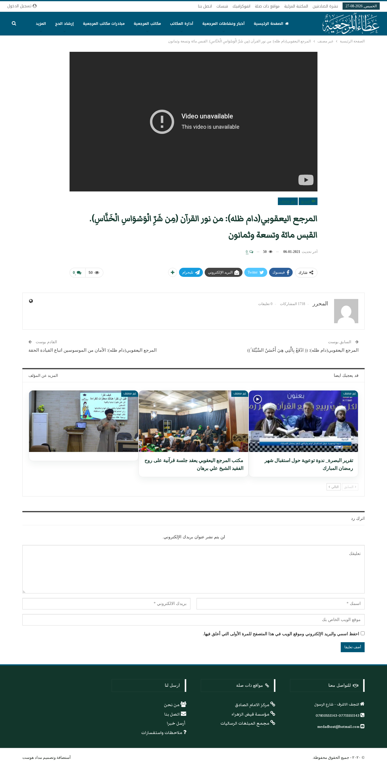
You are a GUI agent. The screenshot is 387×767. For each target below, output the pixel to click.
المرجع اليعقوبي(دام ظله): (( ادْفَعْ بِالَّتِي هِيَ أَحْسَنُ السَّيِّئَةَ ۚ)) (303, 350)
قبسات (222, 6)
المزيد (41, 23)
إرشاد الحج (64, 23)
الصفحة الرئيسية (268, 23)
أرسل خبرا (176, 723)
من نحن (172, 705)
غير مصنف (288, 201)
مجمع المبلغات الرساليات (245, 723)
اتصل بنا (205, 6)
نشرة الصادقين (325, 6)
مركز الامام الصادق (252, 705)
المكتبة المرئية (296, 6)
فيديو (306, 201)
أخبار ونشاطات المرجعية (223, 23)
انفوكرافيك (241, 6)
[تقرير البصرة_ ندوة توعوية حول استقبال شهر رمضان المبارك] (303, 421)
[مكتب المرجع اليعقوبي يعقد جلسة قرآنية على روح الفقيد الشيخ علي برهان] (193, 421)
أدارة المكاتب (181, 23)
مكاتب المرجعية (147, 23)
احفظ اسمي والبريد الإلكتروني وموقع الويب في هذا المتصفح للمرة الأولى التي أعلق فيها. (281, 634)
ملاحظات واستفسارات (162, 732)
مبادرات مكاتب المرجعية (104, 23)
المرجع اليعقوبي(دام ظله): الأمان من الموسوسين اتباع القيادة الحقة (92, 350)
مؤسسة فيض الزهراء (251, 714)
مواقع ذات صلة (267, 6)
